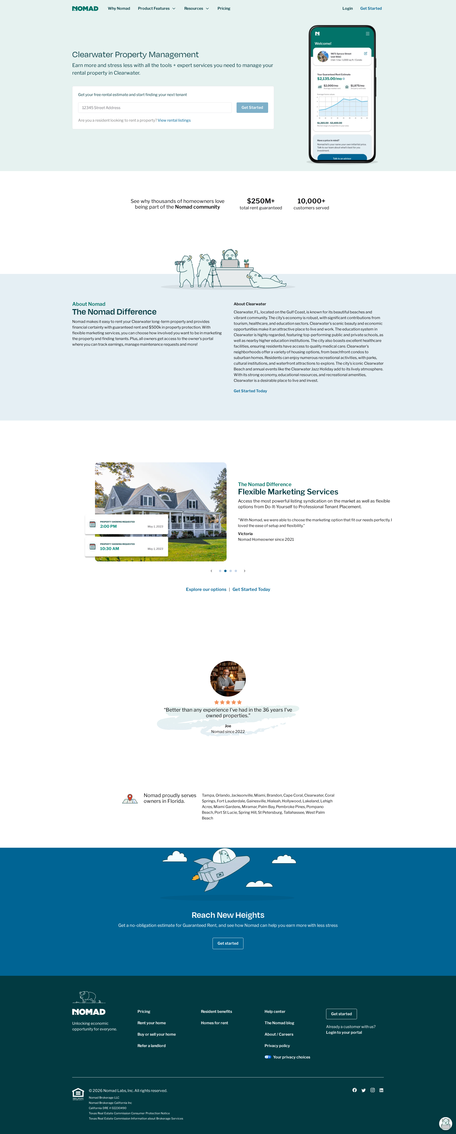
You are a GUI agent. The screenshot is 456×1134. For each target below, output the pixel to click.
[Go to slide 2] (225, 571)
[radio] (216, 702)
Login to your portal (344, 1032)
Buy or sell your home (157, 1034)
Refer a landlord (152, 1045)
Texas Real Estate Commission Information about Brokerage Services (136, 1118)
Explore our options (206, 589)
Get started (228, 943)
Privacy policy (277, 1045)
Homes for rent (214, 1023)
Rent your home (152, 1023)
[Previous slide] (211, 571)
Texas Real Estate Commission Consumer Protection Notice (129, 1113)
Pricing (224, 8)
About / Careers (279, 1034)
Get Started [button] (371, 8)
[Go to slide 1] (220, 571)
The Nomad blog (279, 1023)
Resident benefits (216, 1011)
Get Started (252, 107)
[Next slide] (244, 571)
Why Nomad (119, 8)
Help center (275, 1011)
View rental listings (174, 120)
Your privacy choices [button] (291, 1057)
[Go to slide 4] (236, 571)
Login (347, 8)
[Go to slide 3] (230, 571)
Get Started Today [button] (250, 391)
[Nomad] (85, 8)
